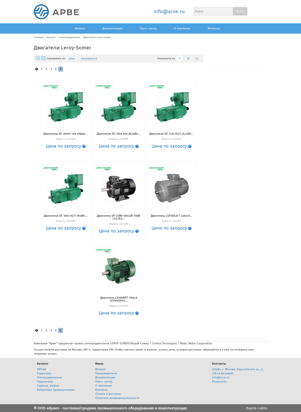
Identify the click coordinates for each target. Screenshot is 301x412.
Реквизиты (219, 381)
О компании (182, 28)
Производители (106, 373)
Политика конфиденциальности (117, 398)
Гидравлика (45, 381)
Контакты (214, 28)
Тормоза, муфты (48, 385)
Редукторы (44, 373)
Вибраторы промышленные (56, 390)
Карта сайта (256, 408)
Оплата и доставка (108, 394)
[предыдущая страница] (37, 69)
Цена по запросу (64, 146)
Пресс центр (148, 28)
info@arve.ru (169, 11)
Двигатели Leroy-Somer (97, 37)
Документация (112, 28)
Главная (38, 37)
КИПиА (41, 369)
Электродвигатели (69, 37)
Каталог (80, 28)
